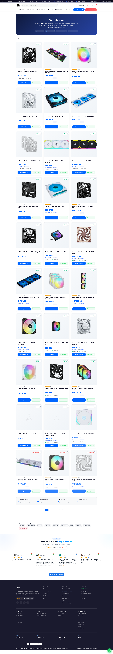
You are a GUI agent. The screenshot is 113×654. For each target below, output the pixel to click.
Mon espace (65, 595)
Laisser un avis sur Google (56, 574)
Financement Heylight (67, 602)
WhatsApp (85, 588)
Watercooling (81, 628)
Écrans (44, 598)
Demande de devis (91, 9)
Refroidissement (87, 525)
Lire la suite (16, 567)
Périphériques (42, 9)
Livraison (64, 600)
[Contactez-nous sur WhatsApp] (109, 650)
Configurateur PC (79, 9)
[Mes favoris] (92, 5)
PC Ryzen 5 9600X (41, 617)
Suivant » (64, 509)
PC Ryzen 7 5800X (41, 620)
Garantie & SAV (65, 598)
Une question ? (37, 82)
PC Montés (21, 9)
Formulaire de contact (86, 593)
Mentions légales (93, 648)
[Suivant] (101, 561)
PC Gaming (22, 525)
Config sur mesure (66, 593)
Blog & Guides (84, 596)
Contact (68, 9)
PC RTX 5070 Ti (19, 615)
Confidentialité (79, 648)
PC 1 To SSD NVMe (61, 620)
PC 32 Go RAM (61, 613)
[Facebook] (21, 602)
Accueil (19, 16)
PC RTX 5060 (19, 622)
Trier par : (84, 37)
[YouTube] (27, 602)
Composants (31, 9)
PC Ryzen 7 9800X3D (41, 613)
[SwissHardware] (18, 587)
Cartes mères (81, 622)
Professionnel (59, 9)
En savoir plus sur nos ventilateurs (57, 27)
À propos (83, 598)
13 (59, 509)
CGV (84, 648)
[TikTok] (24, 602)
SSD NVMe (80, 620)
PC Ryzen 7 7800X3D (41, 615)
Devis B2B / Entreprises (67, 591)
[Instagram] (17, 602)
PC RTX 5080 (19, 613)
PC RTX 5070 (19, 617)
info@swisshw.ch (85, 591)
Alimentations (78, 525)
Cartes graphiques (82, 613)
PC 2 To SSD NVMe (61, 617)
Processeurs (39, 525)
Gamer (51, 9)
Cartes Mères (47, 525)
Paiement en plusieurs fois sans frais (65, 25)
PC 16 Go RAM (60, 615)
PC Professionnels (47, 591)
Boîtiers (71, 525)
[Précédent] (12, 561)
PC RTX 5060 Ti (19, 620)
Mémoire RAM (55, 525)
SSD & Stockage (64, 525)
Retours (87, 648)
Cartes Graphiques (31, 525)
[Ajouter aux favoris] (40, 44)
